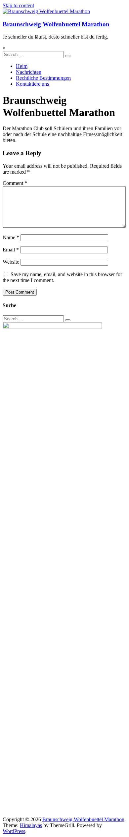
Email (11, 249)
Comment (15, 183)
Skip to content (18, 5)
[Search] (67, 56)
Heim (21, 66)
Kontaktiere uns (32, 84)
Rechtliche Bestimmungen (43, 78)
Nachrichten (28, 72)
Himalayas (31, 825)
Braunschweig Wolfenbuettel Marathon (56, 24)
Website (11, 262)
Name (11, 237)
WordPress (14, 831)
